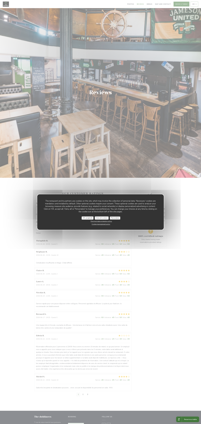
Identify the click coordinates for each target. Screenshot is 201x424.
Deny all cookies (101, 218)
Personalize (115, 218)
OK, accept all (87, 218)
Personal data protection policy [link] (101, 221)
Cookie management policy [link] (101, 224)
